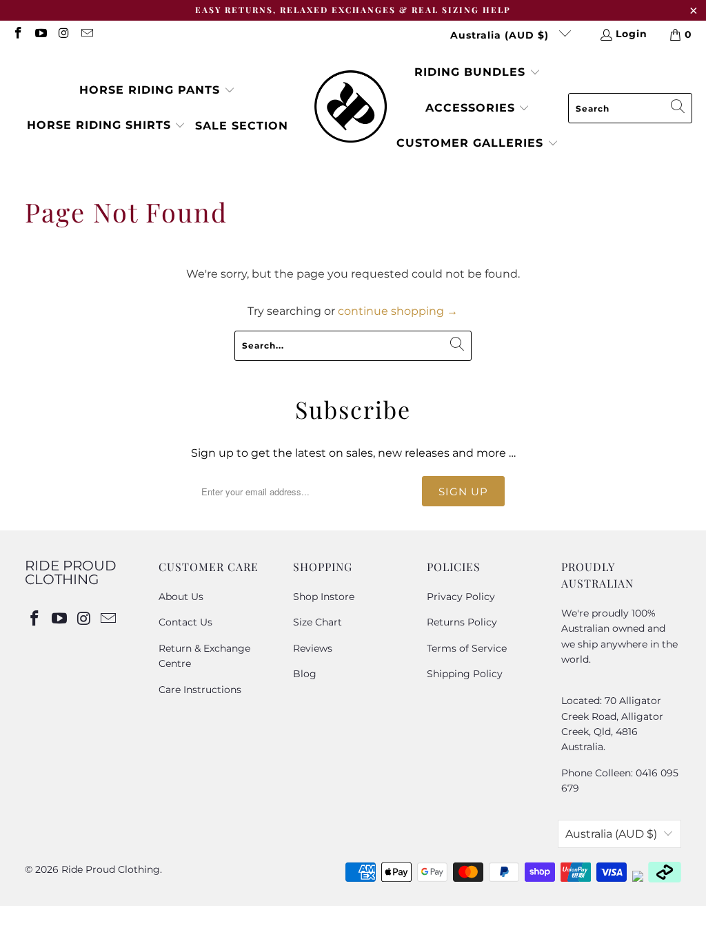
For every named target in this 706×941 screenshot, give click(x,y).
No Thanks (582, 608)
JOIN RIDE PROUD (583, 564)
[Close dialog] (685, 366)
